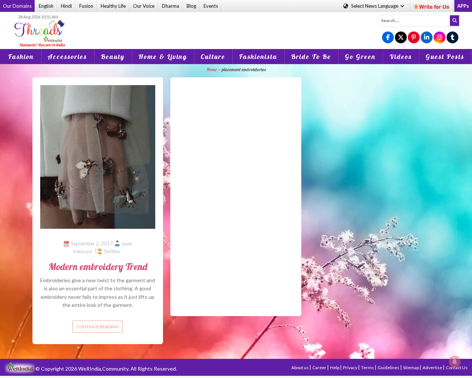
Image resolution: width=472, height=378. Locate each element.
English (46, 6)
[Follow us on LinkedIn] (427, 38)
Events (211, 6)
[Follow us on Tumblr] (452, 38)
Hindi (66, 6)
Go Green (360, 56)
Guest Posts (445, 56)
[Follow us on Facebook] (388, 38)
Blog (191, 6)
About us (300, 367)
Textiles (111, 251)
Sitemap (411, 367)
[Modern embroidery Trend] (98, 156)
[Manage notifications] (455, 362)
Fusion (86, 6)
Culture (213, 56)
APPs (463, 6)
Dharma (170, 6)
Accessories (67, 56)
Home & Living (162, 56)
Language (375, 6)
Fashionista (258, 56)
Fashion (21, 56)
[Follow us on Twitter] (401, 38)
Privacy (350, 367)
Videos (400, 56)
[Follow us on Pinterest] (414, 38)
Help (335, 367)
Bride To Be (311, 56)
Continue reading (97, 326)
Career (319, 367)
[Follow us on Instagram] (439, 38)
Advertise (433, 367)
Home (211, 69)
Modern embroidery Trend (97, 266)
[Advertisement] (236, 25)
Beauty (113, 56)
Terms (368, 367)
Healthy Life (113, 6)
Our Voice (144, 6)
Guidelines (389, 367)
